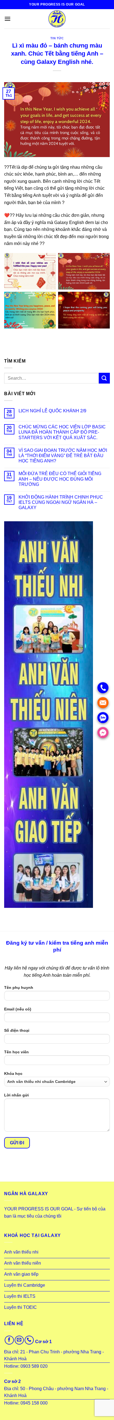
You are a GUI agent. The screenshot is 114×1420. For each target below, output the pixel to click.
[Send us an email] (19, 1340)
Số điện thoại (16, 1030)
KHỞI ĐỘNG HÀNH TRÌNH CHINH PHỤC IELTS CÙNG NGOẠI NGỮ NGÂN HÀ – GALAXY (61, 502)
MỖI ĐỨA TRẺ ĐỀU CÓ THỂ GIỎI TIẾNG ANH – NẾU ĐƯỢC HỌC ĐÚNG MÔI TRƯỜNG (60, 478)
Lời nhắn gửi (16, 1095)
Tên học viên (16, 1052)
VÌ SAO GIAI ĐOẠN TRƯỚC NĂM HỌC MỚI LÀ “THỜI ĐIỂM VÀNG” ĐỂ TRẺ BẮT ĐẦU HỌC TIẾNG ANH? (63, 455)
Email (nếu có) (17, 1009)
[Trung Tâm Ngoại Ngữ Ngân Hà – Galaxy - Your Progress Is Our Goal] (57, 18)
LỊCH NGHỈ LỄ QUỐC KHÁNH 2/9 (52, 410)
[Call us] (29, 1340)
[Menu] (7, 18)
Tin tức (57, 38)
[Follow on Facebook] (9, 1340)
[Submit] (104, 378)
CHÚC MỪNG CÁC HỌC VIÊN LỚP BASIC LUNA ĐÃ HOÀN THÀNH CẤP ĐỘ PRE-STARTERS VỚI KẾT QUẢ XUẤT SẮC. (62, 432)
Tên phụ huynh (18, 987)
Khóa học (13, 1073)
